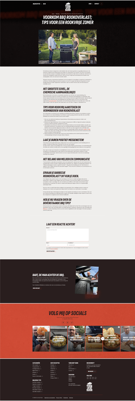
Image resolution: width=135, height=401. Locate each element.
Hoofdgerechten (36, 368)
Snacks (34, 374)
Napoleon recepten (37, 384)
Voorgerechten (36, 367)
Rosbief (52, 370)
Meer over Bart (36, 288)
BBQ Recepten (36, 4)
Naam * (47, 242)
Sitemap (71, 397)
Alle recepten (35, 365)
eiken (89, 129)
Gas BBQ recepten (37, 391)
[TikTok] (95, 378)
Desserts (34, 372)
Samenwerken (72, 368)
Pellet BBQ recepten (37, 389)
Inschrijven (90, 371)
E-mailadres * (71, 242)
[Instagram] (67, 322)
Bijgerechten (35, 370)
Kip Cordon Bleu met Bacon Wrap (94, 338)
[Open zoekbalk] (101, 4)
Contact (96, 3)
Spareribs (53, 367)
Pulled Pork (53, 368)
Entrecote (53, 374)
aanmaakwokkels (52, 100)
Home (53, 13)
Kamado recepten (36, 387)
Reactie (47, 227)
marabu (85, 129)
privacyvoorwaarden (54, 248)
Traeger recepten (36, 386)
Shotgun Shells (54, 378)
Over (90, 4)
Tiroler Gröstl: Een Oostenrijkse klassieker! (59, 338)
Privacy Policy (59, 397)
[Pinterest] (93, 378)
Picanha (52, 372)
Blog (44, 4)
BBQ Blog (57, 13)
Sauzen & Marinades (37, 376)
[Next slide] (102, 338)
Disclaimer (65, 397)
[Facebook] (63, 322)
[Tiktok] (71, 322)
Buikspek (52, 365)
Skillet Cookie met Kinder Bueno (76, 338)
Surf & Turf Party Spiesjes (41, 338)
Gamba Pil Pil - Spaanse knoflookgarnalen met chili (111, 338)
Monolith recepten (37, 382)
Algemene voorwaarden (49, 397)
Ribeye (52, 376)
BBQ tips (45, 208)
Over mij (70, 365)
